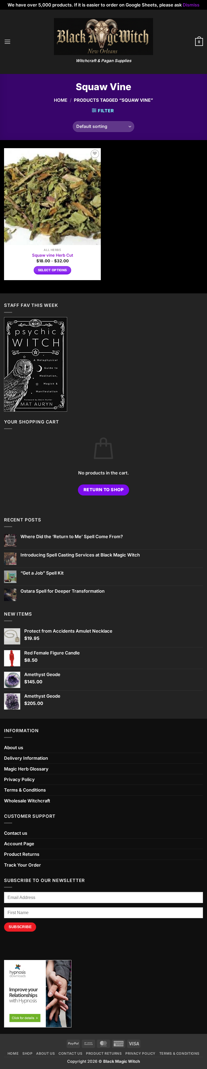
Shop (27, 1053)
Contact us (15, 833)
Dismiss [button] (191, 5)
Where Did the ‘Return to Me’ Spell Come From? (71, 536)
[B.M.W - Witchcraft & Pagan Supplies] (103, 37)
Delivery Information (26, 758)
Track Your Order (22, 865)
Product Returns (21, 854)
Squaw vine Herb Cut (52, 255)
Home (60, 100)
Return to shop (104, 489)
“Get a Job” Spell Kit (42, 573)
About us (13, 747)
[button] (7, 42)
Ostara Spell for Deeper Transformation (62, 591)
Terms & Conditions (25, 790)
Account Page (19, 843)
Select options (52, 270)
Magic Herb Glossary (26, 769)
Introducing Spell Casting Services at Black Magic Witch (80, 555)
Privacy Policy (19, 779)
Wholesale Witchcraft (27, 800)
